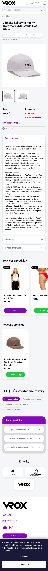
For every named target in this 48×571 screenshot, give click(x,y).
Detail (15, 310)
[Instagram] (11, 527)
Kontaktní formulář (14, 536)
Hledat (42, 10)
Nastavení (24, 556)
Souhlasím (24, 564)
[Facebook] (4, 527)
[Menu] (45, 3)
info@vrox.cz (12, 521)
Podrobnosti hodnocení (33, 35)
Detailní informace (10, 123)
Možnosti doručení (33, 117)
